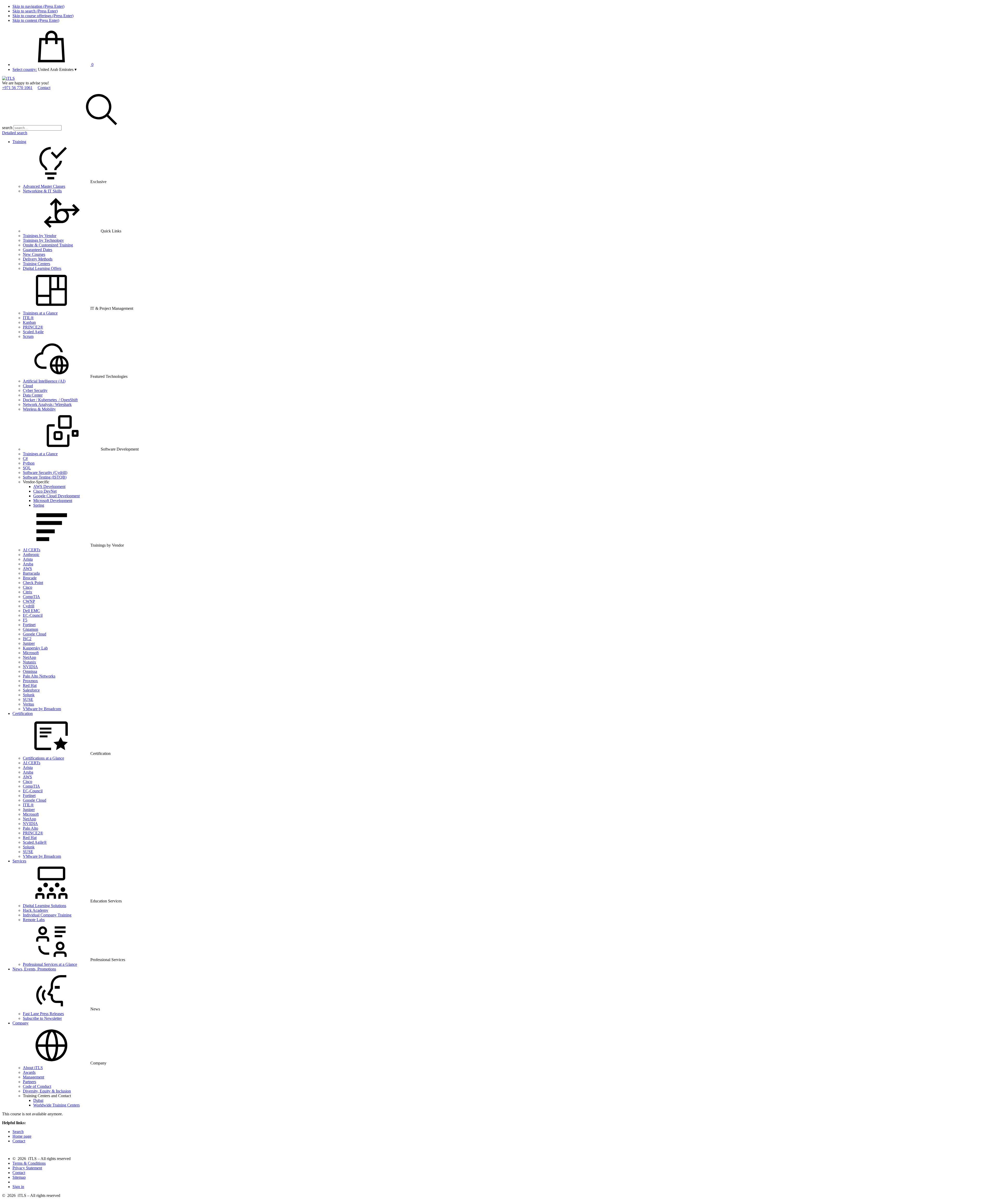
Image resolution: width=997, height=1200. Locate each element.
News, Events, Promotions (34, 969)
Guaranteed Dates (37, 249)
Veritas (28, 704)
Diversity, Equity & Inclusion (47, 1091)
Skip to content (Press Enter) (35, 20)
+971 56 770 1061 (17, 87)
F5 (25, 620)
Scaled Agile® (35, 842)
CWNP (29, 601)
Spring (38, 505)
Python (29, 463)
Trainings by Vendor (39, 235)
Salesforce (31, 690)
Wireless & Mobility (39, 409)
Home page (21, 1136)
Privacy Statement (27, 1168)
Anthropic (31, 554)
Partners (29, 1082)
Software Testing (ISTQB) (44, 477)
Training (19, 141)
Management (33, 1077)
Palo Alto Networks (39, 676)
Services (19, 861)
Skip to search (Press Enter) (35, 11)
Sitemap (19, 1177)
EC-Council (33, 615)
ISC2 (27, 638)
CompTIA (31, 596)
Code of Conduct (37, 1086)
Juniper (29, 643)
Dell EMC (31, 610)
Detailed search (14, 133)
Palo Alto (30, 828)
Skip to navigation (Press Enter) (38, 6)
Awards (29, 1072)
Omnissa (30, 671)
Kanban (29, 322)
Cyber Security (35, 390)
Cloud (28, 386)
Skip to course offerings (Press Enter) (42, 16)
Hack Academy (35, 910)
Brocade (30, 578)
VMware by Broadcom (42, 709)
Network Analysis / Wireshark (47, 404)
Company (20, 1023)
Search (18, 1131)
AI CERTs (31, 550)
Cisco (27, 587)
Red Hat (30, 685)
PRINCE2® (33, 327)
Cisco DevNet (45, 491)
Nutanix (29, 662)
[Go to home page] (8, 78)
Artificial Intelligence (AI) (44, 381)
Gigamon (30, 629)
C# (25, 458)
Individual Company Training (47, 915)
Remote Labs (34, 919)
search (7, 127)
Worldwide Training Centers (56, 1105)
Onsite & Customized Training (48, 245)
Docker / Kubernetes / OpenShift (50, 400)
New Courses (34, 254)
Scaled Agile (33, 332)
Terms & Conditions (29, 1163)
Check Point (33, 582)
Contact (44, 87)
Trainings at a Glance (40, 313)
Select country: (24, 69)
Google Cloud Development (56, 496)
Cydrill (28, 606)
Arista (28, 559)
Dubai (38, 1100)
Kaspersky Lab (35, 648)
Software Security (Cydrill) (45, 472)
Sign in (18, 1186)
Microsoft (31, 653)
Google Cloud (34, 634)
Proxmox (30, 681)
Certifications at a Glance (43, 758)
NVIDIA (30, 667)
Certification (22, 713)
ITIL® (28, 318)
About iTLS (33, 1067)
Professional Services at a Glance (50, 964)
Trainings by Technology (43, 240)
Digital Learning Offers (42, 268)
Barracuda (31, 573)
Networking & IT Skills (42, 191)
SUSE (28, 699)
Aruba (28, 564)
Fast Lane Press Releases (43, 1013)
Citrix (27, 592)
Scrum (28, 336)
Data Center (33, 395)
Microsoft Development (52, 500)
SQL (27, 468)
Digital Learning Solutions (44, 905)
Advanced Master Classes (44, 186)
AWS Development (49, 486)
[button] (57, 69)
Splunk (29, 695)
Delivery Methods (37, 259)
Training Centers (36, 264)
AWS (27, 568)
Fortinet (29, 624)
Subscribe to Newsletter (42, 1018)
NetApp (29, 657)
